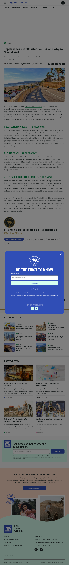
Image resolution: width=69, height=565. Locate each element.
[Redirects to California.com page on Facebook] (36, 308)
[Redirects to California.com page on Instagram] (32, 308)
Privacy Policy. (32, 297)
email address (15, 273)
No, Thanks (34, 289)
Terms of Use (54, 295)
